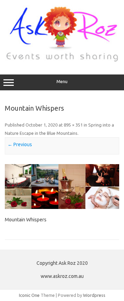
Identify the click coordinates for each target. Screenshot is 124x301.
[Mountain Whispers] (62, 186)
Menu (62, 81)
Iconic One (29, 295)
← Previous (20, 144)
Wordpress (94, 295)
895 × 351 (73, 124)
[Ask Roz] (62, 60)
